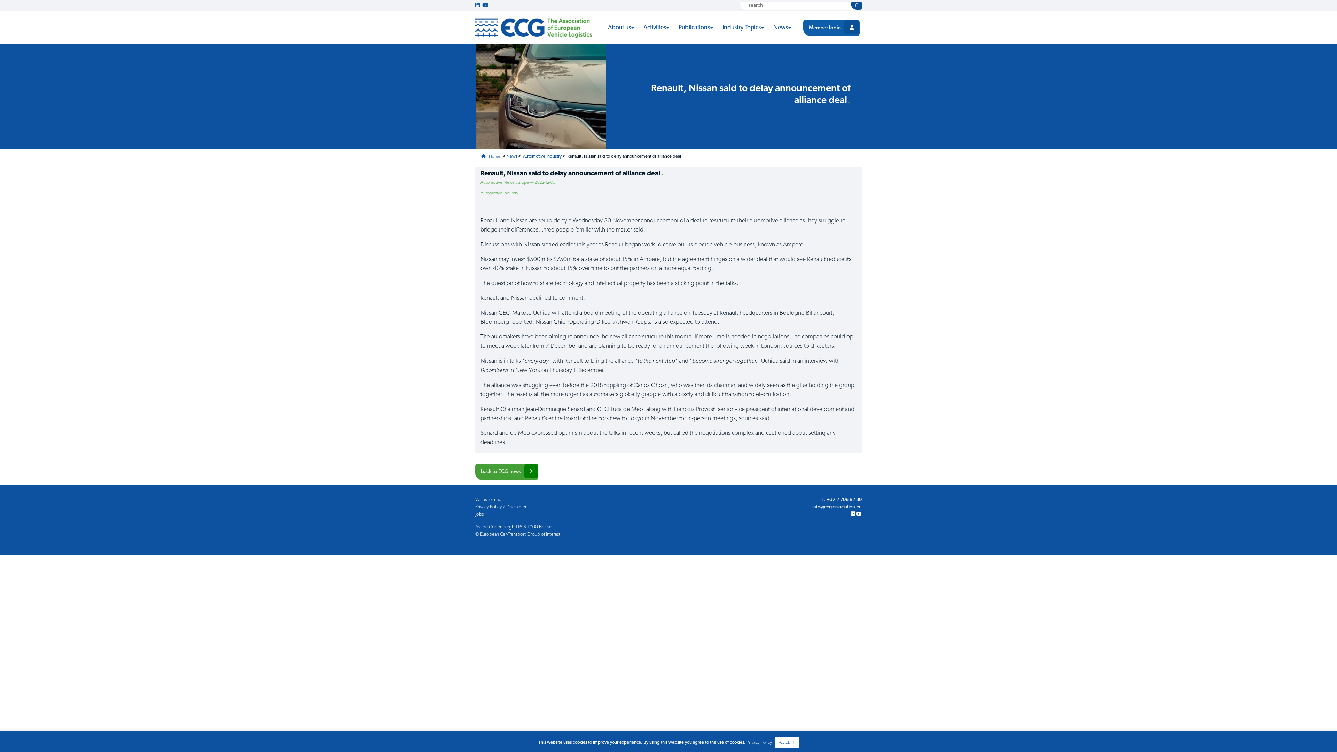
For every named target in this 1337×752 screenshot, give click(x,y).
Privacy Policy (759, 742)
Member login (825, 28)
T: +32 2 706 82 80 (842, 499)
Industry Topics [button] (741, 28)
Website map (488, 499)
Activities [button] (654, 28)
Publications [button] (694, 28)
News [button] (780, 28)
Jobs (479, 514)
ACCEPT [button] (787, 742)
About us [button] (619, 28)
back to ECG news (501, 472)
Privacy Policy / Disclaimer (500, 507)
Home (494, 156)
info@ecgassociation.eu (837, 507)
